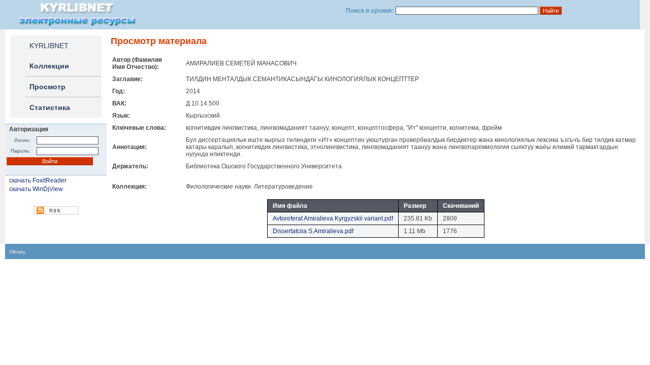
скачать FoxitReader (38, 180)
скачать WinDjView (36, 189)
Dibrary (17, 251)
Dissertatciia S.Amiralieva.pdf (313, 231)
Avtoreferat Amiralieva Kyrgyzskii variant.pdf (333, 218)
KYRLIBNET (49, 46)
